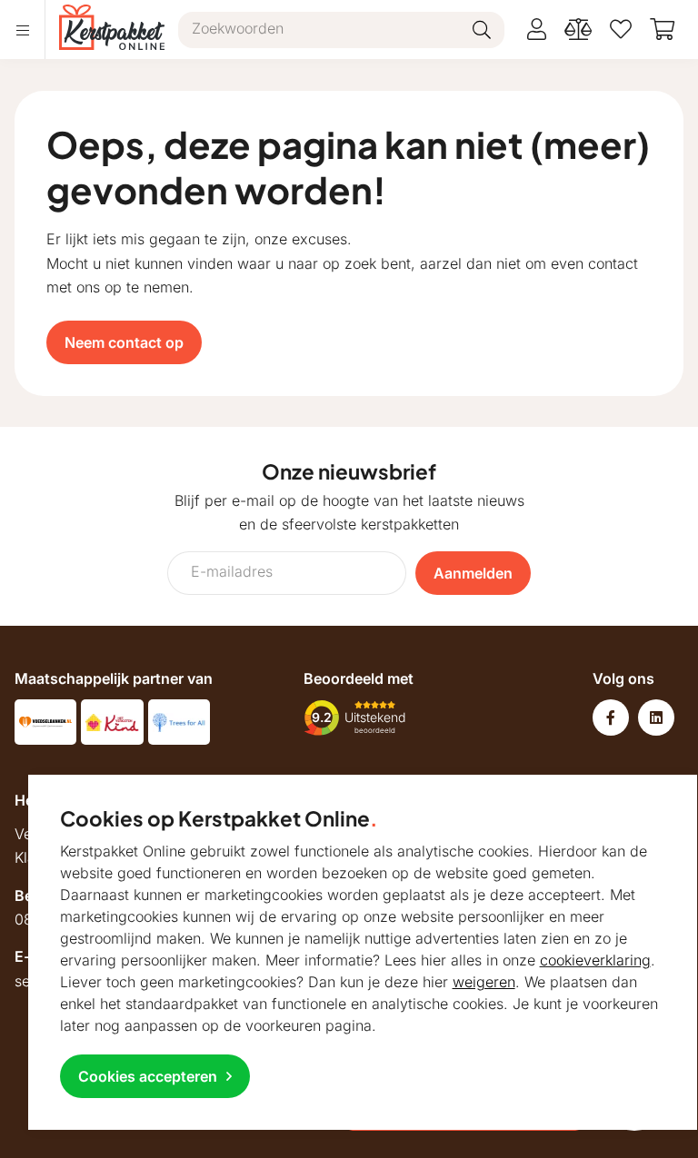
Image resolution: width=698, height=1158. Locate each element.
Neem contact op (124, 342)
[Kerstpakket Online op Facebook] (611, 717)
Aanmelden (473, 573)
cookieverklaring (595, 960)
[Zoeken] (481, 30)
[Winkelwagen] (662, 29)
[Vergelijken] (578, 29)
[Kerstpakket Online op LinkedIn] (656, 717)
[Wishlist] (621, 29)
